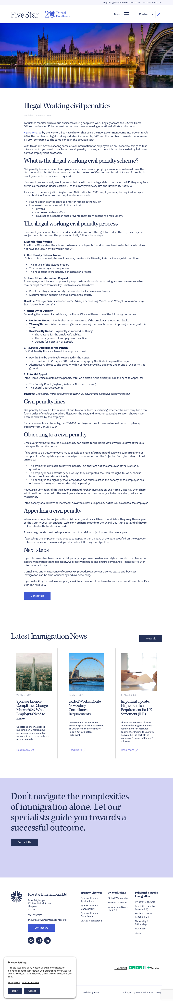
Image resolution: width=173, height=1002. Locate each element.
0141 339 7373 (154, 2)
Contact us (37, 595)
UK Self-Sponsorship (91, 920)
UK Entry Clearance (145, 901)
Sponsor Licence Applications (89, 900)
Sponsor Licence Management (89, 907)
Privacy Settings (155, 992)
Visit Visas (140, 928)
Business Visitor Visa (118, 902)
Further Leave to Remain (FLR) (143, 915)
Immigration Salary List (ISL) (118, 908)
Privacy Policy (129, 992)
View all (150, 638)
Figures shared (32, 132)
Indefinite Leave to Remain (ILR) (145, 907)
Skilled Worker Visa (118, 898)
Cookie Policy (141, 992)
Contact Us (24, 842)
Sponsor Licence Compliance (89, 915)
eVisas (138, 933)
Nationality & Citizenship (141, 923)
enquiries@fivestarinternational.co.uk (121, 2)
